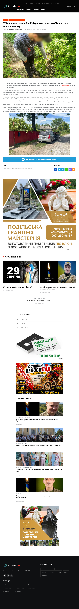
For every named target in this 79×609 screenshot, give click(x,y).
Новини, (18, 417)
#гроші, (14, 168)
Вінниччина (45, 3)
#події (65, 569)
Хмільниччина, (23, 417)
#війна (59, 572)
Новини (31, 3)
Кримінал (28, 9)
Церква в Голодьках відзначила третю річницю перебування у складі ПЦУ (38, 445)
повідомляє (65, 85)
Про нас (43, 9)
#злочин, (18, 168)
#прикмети (44, 575)
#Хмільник (52, 572)
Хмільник (36, 9)
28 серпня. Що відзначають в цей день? (54, 287)
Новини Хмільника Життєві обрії (15, 29)
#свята (43, 569)
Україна (38, 3)
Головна (19, 3)
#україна (44, 572)
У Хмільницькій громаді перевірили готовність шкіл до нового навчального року (39, 470)
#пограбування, (7, 168)
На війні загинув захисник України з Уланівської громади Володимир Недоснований (37, 420)
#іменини (59, 569)
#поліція (66, 572)
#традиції (51, 569)
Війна (25, 3)
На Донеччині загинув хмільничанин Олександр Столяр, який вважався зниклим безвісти (38, 496)
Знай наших (20, 9)
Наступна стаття (39, 298)
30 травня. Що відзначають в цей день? (39, 300)
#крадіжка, (24, 168)
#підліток (30, 168)
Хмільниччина (55, 3)
